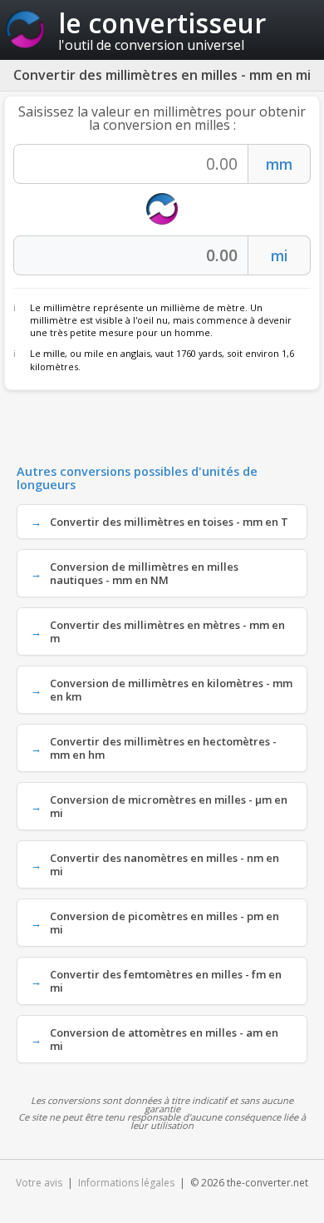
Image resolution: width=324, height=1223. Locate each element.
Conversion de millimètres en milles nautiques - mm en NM (144, 573)
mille (54, 353)
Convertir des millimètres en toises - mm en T (169, 521)
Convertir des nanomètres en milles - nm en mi (164, 864)
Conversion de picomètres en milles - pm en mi (164, 923)
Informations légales (126, 1183)
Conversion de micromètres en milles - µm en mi (168, 806)
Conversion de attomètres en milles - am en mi (164, 1039)
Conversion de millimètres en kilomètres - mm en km (171, 690)
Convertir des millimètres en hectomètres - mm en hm (163, 748)
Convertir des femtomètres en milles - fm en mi (166, 981)
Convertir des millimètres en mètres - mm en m (167, 631)
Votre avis (39, 1183)
